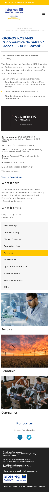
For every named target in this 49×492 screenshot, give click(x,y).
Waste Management (14, 280)
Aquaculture (10, 260)
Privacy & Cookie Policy (29, 486)
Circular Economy (12, 239)
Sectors (6, 329)
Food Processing (12, 273)
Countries (8, 371)
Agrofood (8, 253)
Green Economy (11, 232)
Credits (42, 486)
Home (19, 28)
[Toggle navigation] (44, 14)
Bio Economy (10, 226)
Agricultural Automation (15, 266)
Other (7, 287)
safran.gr (15, 171)
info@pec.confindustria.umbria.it (19, 467)
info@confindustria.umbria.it (18, 465)
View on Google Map (11, 177)
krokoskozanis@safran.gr (20, 167)
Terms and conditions (11, 486)
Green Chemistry (12, 246)
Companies (28, 28)
